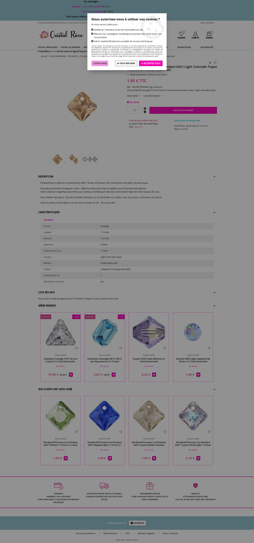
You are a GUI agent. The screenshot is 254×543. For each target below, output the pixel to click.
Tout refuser (127, 63)
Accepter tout (151, 63)
